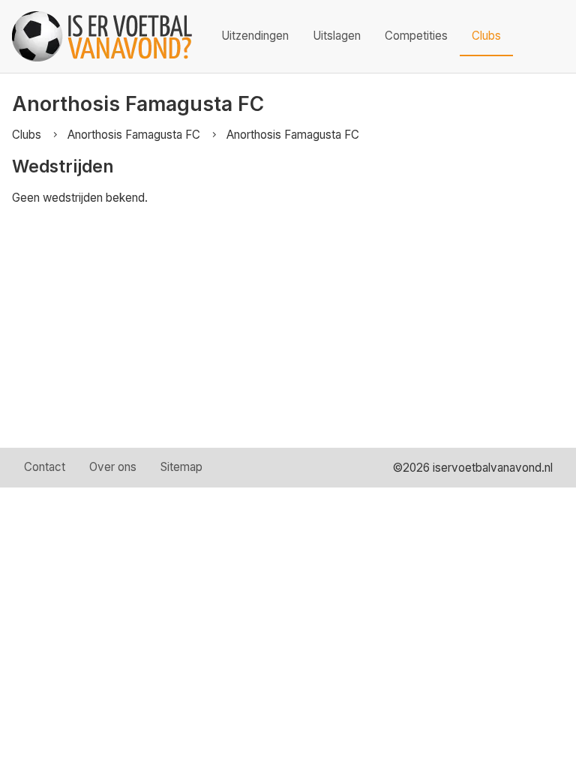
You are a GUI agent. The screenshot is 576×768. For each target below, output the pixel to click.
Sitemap (181, 467)
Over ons (112, 467)
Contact (44, 467)
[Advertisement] (288, 335)
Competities (416, 35)
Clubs (486, 35)
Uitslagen (337, 35)
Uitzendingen (255, 35)
